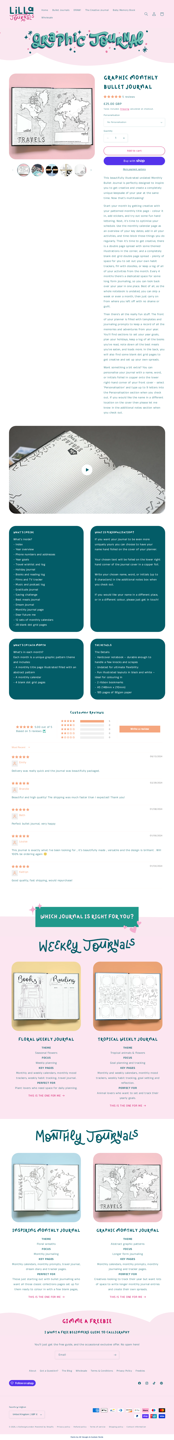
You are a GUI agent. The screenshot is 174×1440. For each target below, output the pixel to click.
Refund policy (80, 1427)
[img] (20, 757)
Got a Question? (49, 1371)
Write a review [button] (139, 729)
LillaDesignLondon (25, 1427)
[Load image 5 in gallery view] (80, 170)
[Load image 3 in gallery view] (52, 170)
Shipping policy (116, 1427)
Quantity (108, 131)
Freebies (140, 1371)
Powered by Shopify (44, 1427)
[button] (146, 14)
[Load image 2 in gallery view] (37, 170)
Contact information (136, 1427)
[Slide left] (12, 170)
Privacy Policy (124, 1371)
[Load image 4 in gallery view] (66, 170)
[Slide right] (91, 170)
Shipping (124, 109)
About (32, 1371)
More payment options (134, 169)
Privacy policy (63, 1427)
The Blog (67, 1371)
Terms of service (98, 1427)
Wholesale (81, 1371)
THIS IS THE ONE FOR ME (44, 1096)
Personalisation (112, 115)
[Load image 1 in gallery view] (23, 170)
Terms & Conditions (102, 1371)
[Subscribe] (115, 1355)
